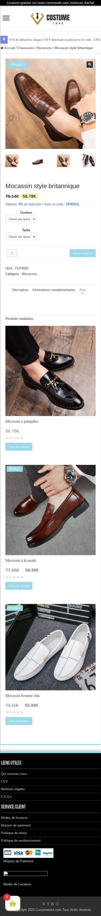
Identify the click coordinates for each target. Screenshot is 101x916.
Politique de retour (14, 833)
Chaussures (25, 48)
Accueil (9, 48)
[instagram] (57, 904)
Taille (26, 230)
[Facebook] (48, 904)
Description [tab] (20, 290)
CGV (4, 781)
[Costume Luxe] (50, 18)
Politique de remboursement (21, 840)
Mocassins (44, 48)
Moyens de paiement (16, 825)
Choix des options (18, 446)
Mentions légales (13, 789)
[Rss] (44, 904)
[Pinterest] (52, 904)
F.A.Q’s (6, 796)
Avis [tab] (82, 290)
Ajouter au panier (83, 253)
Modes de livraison (14, 818)
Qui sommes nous (14, 774)
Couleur (26, 212)
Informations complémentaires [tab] (53, 290)
